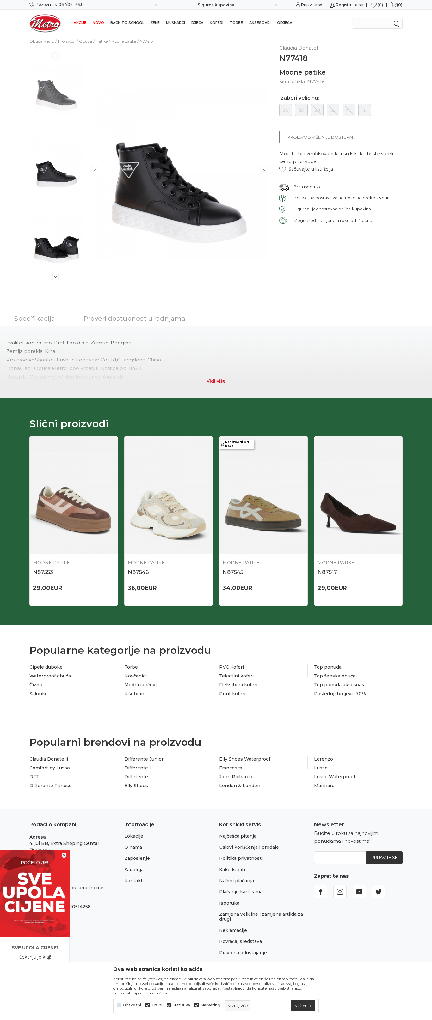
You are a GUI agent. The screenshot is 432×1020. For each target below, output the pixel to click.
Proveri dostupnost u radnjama (134, 318)
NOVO (98, 23)
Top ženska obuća (334, 676)
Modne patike (123, 41)
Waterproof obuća (50, 676)
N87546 (138, 572)
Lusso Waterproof (334, 777)
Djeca (197, 23)
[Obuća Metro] (45, 23)
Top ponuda (328, 667)
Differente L (138, 768)
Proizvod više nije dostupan (321, 137)
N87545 (233, 572)
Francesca (230, 768)
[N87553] (74, 495)
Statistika (181, 1005)
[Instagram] (340, 891)
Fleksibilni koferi (238, 685)
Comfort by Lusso (49, 768)
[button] (306, 169)
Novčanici (135, 676)
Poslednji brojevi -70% (340, 693)
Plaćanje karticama (240, 892)
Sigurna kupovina (216, 5)
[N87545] (263, 495)
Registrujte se (349, 5)
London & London (239, 785)
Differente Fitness (50, 785)
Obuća (85, 41)
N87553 (43, 572)
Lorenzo (323, 759)
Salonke (38, 693)
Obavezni (132, 1005)
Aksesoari (260, 23)
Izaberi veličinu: (299, 98)
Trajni (156, 1005)
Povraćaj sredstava (240, 941)
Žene (155, 23)
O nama (133, 847)
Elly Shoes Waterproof (244, 759)
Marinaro (324, 785)
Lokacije (133, 836)
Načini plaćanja (236, 880)
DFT (34, 777)
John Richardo (235, 777)
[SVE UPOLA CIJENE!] (35, 893)
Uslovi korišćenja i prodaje (249, 847)
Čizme (36, 685)
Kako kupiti (232, 869)
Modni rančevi (140, 685)
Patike (102, 41)
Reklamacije (233, 930)
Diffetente (136, 777)
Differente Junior (144, 759)
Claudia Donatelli (48, 759)
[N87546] (169, 495)
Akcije (80, 23)
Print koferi (232, 693)
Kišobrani (134, 693)
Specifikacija (34, 318)
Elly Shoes (136, 785)
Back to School (127, 23)
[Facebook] (320, 891)
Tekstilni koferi (236, 676)
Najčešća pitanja (237, 836)
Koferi (216, 23)
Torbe (236, 23)
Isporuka (229, 903)
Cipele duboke (46, 667)
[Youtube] (359, 891)
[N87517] (358, 495)
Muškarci (175, 23)
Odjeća (284, 23)
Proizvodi (66, 41)
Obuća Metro (41, 41)
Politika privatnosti (241, 858)
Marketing (210, 1005)
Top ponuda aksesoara (340, 685)
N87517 (327, 572)
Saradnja (134, 869)
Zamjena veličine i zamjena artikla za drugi (261, 916)
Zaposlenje (137, 858)
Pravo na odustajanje (243, 953)
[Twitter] (378, 891)
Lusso (321, 768)
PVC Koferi (231, 667)
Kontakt (133, 880)
